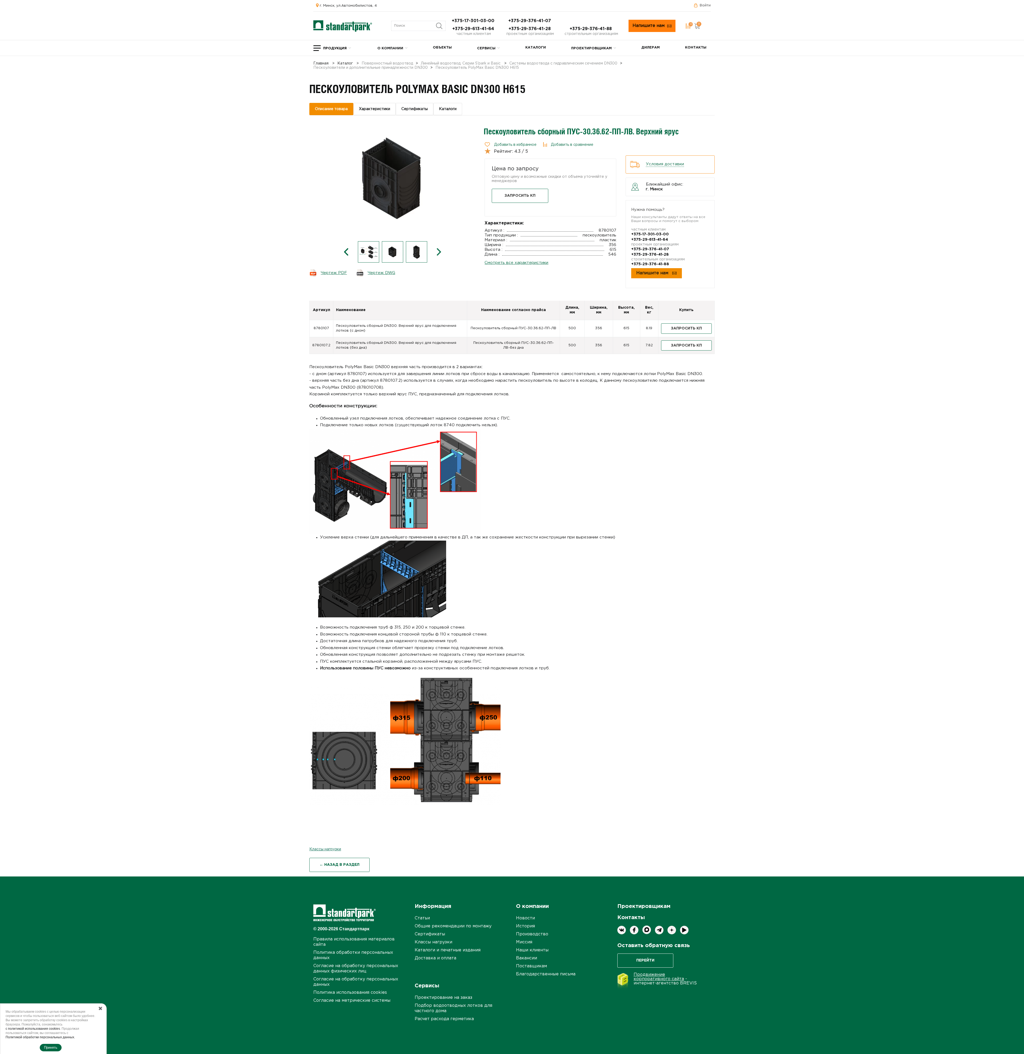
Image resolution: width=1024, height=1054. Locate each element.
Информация (433, 906)
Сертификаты (430, 934)
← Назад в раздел (339, 864)
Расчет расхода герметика (444, 1019)
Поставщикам (531, 966)
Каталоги (535, 47)
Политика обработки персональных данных (353, 955)
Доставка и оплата (435, 958)
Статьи (422, 918)
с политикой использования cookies (33, 1029)
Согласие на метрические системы (351, 1001)
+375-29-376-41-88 (591, 29)
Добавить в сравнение (572, 144)
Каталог (345, 63)
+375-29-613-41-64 (473, 29)
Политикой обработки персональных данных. (40, 1037)
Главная (321, 63)
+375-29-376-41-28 (530, 29)
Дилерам (650, 47)
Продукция (335, 48)
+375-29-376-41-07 (530, 21)
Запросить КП (520, 195)
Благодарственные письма (545, 974)
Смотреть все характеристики (516, 262)
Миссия (524, 942)
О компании (390, 48)
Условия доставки (665, 164)
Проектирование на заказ (443, 998)
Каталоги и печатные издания (448, 950)
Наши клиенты (532, 950)
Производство (532, 934)
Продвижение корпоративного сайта (659, 977)
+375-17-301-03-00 (474, 21)
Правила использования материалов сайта (354, 942)
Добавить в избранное (515, 144)
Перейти (645, 960)
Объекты (442, 47)
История (525, 926)
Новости (525, 918)
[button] (346, 252)
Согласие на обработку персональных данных (355, 982)
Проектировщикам (591, 48)
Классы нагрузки (325, 849)
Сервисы (486, 48)
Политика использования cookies (350, 993)
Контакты (695, 47)
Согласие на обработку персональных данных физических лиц (355, 968)
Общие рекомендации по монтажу (453, 926)
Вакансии (526, 958)
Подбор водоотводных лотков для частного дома (453, 1008)
